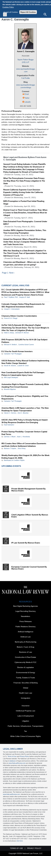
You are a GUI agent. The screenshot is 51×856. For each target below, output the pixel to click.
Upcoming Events (11, 466)
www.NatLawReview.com (17, 763)
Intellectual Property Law (25, 711)
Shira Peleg (22, 448)
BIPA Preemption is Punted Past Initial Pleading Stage (23, 202)
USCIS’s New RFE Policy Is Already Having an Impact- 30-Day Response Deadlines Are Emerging (24, 421)
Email (27, 94)
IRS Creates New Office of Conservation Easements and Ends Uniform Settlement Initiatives (23, 444)
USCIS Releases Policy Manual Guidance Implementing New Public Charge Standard (25, 362)
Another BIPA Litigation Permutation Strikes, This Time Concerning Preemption (24, 231)
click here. (19, 841)
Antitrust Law (25, 637)
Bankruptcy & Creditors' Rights (14, 460)
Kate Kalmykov (9, 425)
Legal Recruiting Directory (25, 611)
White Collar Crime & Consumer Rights (25, 736)
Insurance (25, 706)
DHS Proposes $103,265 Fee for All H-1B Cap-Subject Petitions (24, 340)
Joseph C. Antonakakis (12, 309)
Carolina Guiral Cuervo (26, 344)
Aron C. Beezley (23, 413)
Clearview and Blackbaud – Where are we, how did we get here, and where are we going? (25, 263)
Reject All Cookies (28, 12)
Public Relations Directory (25, 627)
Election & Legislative (25, 667)
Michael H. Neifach (10, 344)
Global (25, 688)
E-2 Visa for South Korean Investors (17, 351)
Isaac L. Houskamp (23, 437)
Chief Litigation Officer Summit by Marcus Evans (29, 516)
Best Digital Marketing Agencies (25, 606)
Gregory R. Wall (24, 297)
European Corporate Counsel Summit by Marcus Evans (29, 568)
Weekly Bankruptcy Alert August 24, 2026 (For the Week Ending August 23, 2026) (25, 456)
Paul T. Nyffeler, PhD (11, 297)
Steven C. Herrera (10, 413)
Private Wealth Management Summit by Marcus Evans (28, 490)
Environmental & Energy (25, 672)
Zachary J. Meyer (10, 437)
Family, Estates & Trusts (25, 678)
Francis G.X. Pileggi (10, 318)
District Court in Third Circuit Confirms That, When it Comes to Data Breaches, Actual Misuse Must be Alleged (25, 212)
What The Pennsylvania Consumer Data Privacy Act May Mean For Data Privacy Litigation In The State (24, 181)
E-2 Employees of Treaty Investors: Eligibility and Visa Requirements (24, 397)
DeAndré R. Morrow (22, 333)
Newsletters (25, 616)
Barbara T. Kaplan (10, 448)
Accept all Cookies (10, 12)
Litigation (25, 721)
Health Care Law (25, 693)
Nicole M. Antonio (10, 366)
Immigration (25, 698)
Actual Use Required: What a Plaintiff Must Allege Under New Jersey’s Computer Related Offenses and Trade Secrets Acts (24, 241)
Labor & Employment (25, 716)
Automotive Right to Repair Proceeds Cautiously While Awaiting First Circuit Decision (25, 385)
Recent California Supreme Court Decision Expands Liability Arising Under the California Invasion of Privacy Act (23, 192)
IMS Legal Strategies (11, 377)
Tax (25, 731)
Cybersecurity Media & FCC (25, 662)
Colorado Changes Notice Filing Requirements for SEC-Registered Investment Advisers (23, 305)
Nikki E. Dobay (9, 333)
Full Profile (25, 78)
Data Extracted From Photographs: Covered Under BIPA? (25, 222)
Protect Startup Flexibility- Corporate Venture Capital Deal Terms (24, 433)
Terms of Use (12, 756)
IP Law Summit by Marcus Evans (25, 543)
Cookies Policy (8, 7)
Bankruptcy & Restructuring (25, 642)
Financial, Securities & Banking (25, 683)
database (12, 761)
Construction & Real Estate (25, 657)
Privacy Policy (24, 756)
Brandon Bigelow (10, 389)
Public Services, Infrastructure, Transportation (25, 726)
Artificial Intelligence (25, 632)
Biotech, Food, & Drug (25, 647)
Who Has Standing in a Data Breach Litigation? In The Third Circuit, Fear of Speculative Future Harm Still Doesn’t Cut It (25, 253)
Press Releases (25, 621)
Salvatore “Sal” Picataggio (13, 354)
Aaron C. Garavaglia (25, 51)
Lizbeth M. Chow (23, 366)
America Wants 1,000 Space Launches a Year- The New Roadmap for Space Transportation (25, 409)
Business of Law (25, 652)
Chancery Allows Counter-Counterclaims (19, 316)
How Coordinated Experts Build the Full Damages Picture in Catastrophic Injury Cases (22, 373)
